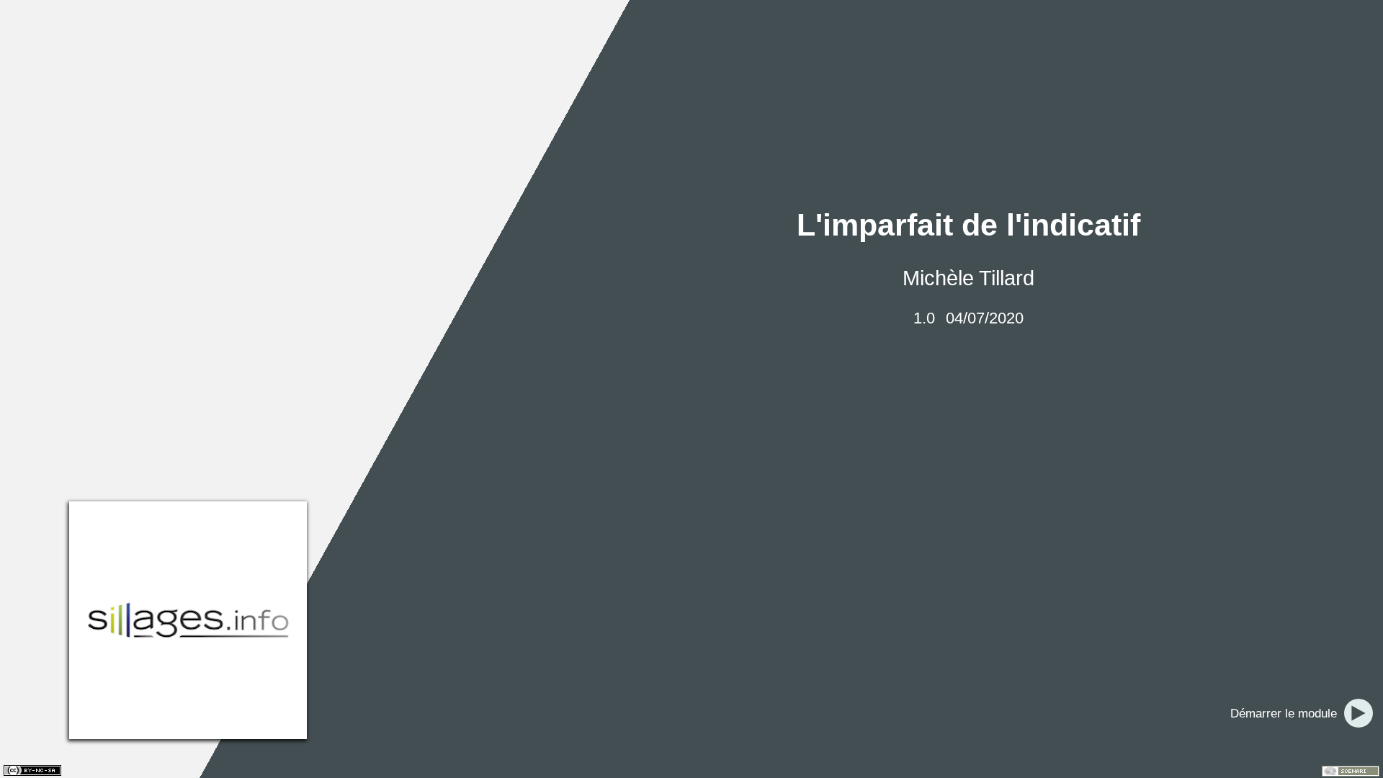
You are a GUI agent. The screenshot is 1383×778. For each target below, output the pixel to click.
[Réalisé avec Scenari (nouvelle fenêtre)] (1350, 771)
